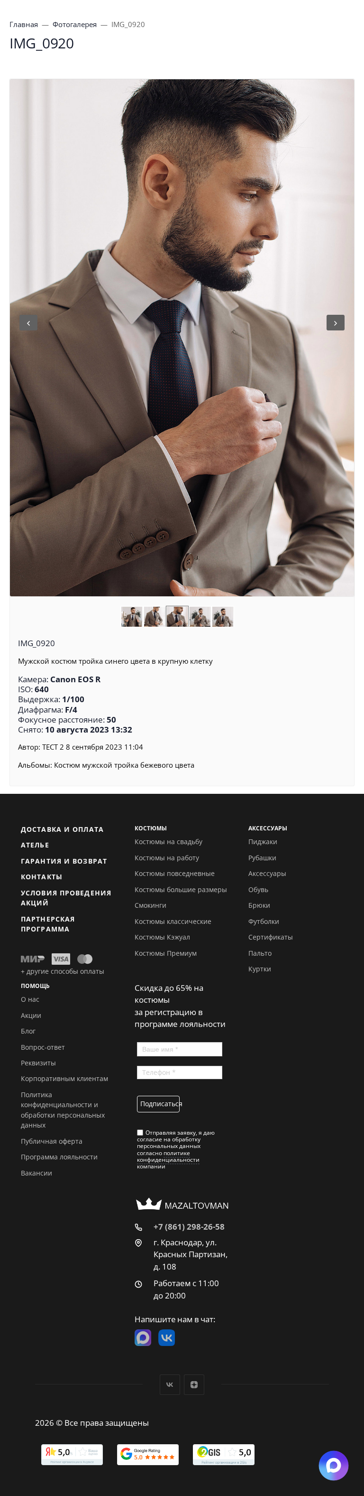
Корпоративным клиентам (64, 1078)
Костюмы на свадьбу (168, 841)
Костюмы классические (173, 921)
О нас (30, 999)
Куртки (259, 968)
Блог (28, 1030)
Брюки (259, 905)
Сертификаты (270, 936)
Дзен (194, 1384)
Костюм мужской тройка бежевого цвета (124, 765)
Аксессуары (267, 873)
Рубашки (262, 857)
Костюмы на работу (167, 857)
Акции (31, 1015)
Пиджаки (262, 841)
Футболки (263, 921)
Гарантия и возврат (64, 861)
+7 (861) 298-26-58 (189, 1226)
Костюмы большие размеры (181, 889)
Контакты (42, 876)
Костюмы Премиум (166, 953)
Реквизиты (38, 1062)
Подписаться (160, 1103)
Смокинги (150, 905)
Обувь (258, 889)
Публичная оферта (51, 1141)
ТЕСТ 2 (53, 747)
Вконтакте (170, 1384)
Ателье (35, 844)
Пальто (260, 953)
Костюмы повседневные (175, 873)
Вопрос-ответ (43, 1047)
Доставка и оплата (62, 829)
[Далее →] (182, 337)
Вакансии (36, 1172)
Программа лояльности (59, 1156)
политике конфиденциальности (168, 1156)
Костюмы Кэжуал (162, 936)
